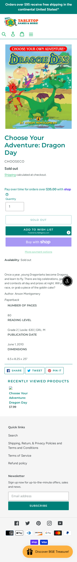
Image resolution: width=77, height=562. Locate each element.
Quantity (11, 198)
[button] (38, 230)
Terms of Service (19, 455)
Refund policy (17, 463)
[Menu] (31, 33)
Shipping (10, 174)
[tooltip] (68, 232)
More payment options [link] (38, 251)
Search (13, 435)
